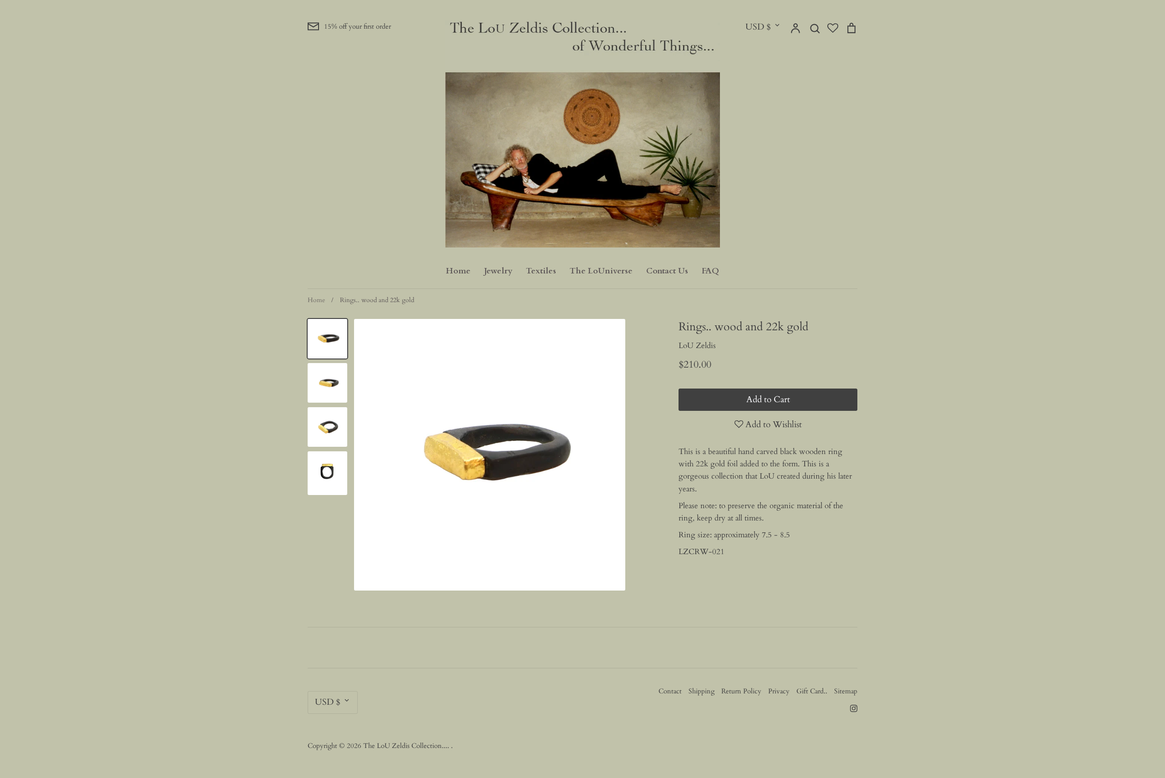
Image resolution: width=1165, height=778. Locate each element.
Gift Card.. (811, 691)
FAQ (710, 271)
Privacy (779, 691)
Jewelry (498, 271)
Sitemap (845, 691)
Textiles (541, 271)
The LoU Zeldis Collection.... (407, 745)
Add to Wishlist (772, 424)
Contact (670, 691)
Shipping (701, 691)
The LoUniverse (601, 271)
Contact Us (667, 271)
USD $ (758, 27)
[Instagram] (850, 707)
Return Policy (741, 691)
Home (458, 271)
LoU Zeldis (697, 345)
